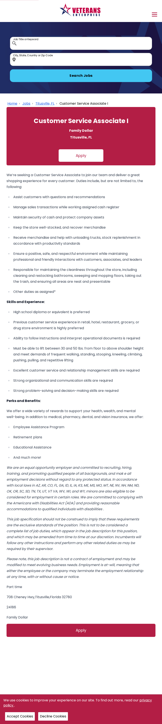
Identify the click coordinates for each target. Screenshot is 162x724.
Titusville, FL (44, 103)
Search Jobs (81, 75)
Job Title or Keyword (14, 37)
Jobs (26, 103)
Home (12, 103)
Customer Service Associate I (83, 103)
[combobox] (81, 43)
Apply (81, 155)
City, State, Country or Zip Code (14, 53)
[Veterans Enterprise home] (81, 11)
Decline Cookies (53, 716)
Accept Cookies (20, 716)
